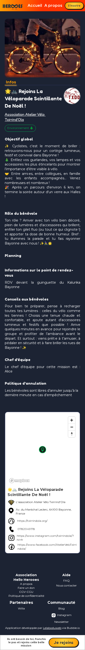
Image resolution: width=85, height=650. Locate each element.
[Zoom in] (71, 420)
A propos (53, 5)
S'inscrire (74, 5)
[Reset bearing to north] (71, 433)
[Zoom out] (71, 427)
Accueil (35, 5)
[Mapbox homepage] (19, 480)
